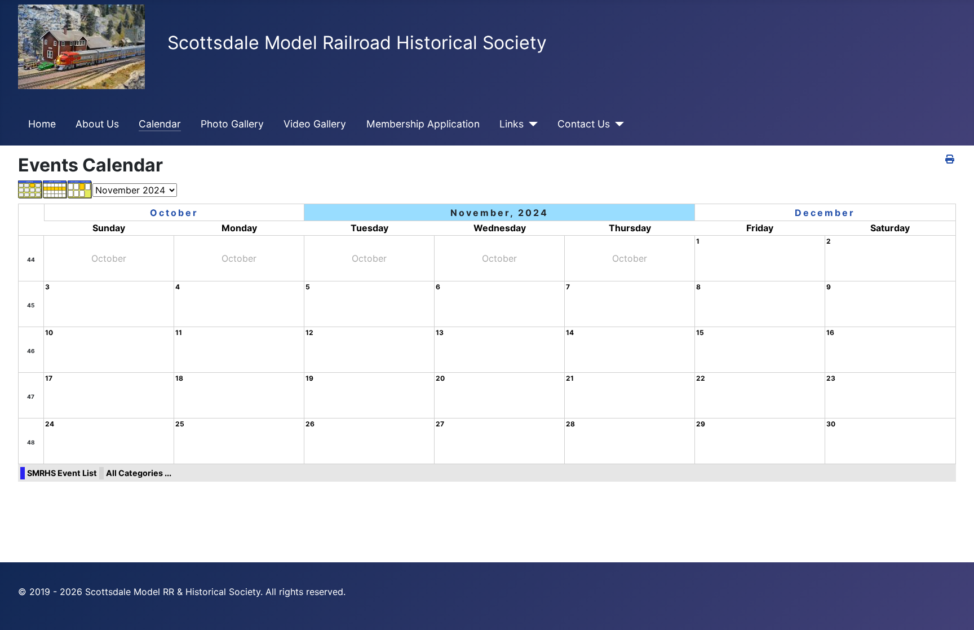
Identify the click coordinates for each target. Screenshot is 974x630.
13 (440, 332)
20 (440, 378)
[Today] (80, 189)
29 (700, 424)
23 (830, 378)
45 (30, 305)
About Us (97, 124)
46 (31, 350)
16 (830, 332)
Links (511, 124)
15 (700, 332)
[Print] (950, 159)
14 (570, 332)
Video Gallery (315, 124)
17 (48, 378)
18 (179, 378)
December (825, 212)
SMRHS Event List (62, 473)
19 (309, 378)
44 (31, 259)
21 (570, 378)
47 (30, 396)
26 (310, 424)
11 (178, 332)
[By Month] (30, 189)
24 (49, 424)
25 (179, 424)
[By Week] (55, 189)
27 (440, 424)
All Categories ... (138, 473)
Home (42, 124)
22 (700, 378)
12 (309, 332)
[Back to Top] (954, 609)
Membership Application (423, 124)
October (174, 212)
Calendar (160, 124)
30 (830, 424)
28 (570, 424)
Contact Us (583, 124)
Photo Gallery (232, 124)
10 (49, 332)
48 (31, 442)
